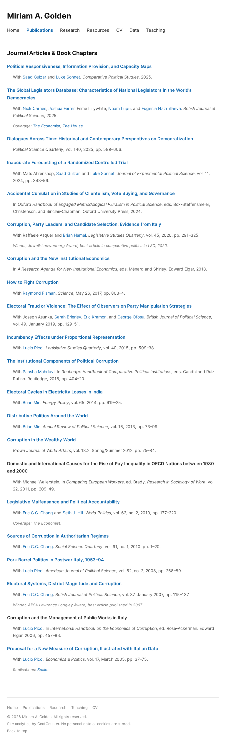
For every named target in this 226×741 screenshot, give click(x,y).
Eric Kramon (95, 316)
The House (73, 126)
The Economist (46, 126)
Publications (39, 30)
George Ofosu (130, 316)
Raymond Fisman (39, 293)
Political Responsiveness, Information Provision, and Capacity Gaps (79, 66)
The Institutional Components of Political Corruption (63, 361)
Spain (42, 669)
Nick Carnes (34, 108)
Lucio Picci (33, 347)
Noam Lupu (119, 108)
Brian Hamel (74, 235)
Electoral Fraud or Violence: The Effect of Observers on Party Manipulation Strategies (99, 306)
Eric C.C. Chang (38, 512)
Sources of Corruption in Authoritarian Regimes (58, 536)
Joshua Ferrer (61, 108)
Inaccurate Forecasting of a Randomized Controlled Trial (67, 162)
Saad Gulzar (34, 76)
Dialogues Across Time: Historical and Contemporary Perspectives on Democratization (100, 138)
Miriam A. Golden (39, 15)
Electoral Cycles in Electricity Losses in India (55, 392)
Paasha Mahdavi (38, 371)
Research (70, 30)
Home (13, 30)
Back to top (17, 731)
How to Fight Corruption (33, 282)
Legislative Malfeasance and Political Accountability (63, 502)
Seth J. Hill (73, 512)
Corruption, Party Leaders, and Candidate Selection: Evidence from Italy (84, 224)
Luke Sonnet (68, 76)
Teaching (155, 30)
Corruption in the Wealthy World (41, 440)
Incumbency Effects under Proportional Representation (66, 337)
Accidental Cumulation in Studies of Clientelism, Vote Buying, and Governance (91, 193)
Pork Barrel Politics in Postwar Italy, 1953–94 (55, 560)
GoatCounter (48, 724)
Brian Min (31, 402)
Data (134, 30)
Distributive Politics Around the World (47, 415)
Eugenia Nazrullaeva (161, 108)
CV (119, 30)
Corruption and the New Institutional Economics (58, 258)
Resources (98, 30)
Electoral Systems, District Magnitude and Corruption (64, 583)
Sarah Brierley (67, 316)
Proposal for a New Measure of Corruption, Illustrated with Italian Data (82, 648)
